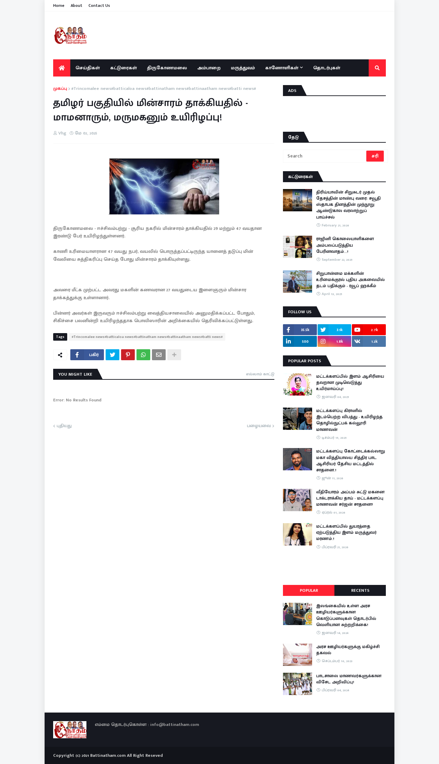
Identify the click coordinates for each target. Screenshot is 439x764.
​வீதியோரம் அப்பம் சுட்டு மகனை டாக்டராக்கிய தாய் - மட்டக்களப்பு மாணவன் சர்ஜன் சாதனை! (350, 498)
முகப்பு (60, 88)
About (76, 5)
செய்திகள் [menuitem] (87, 68)
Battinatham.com (108, 755)
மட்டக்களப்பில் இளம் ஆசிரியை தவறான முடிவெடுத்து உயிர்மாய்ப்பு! (350, 382)
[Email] (159, 354)
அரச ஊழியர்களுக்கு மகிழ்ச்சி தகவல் (348, 650)
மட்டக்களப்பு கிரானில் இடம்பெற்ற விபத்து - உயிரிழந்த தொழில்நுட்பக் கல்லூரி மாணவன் (349, 420)
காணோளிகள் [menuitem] (281, 68)
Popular (309, 590)
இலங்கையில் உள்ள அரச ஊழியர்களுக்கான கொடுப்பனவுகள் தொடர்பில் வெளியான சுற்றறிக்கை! (346, 615)
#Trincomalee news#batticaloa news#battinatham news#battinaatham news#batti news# (163, 88)
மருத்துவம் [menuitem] (243, 68)
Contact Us (99, 5)
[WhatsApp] (143, 354)
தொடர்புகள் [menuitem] (326, 68)
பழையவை (259, 426)
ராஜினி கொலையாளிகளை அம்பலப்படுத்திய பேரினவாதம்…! (345, 245)
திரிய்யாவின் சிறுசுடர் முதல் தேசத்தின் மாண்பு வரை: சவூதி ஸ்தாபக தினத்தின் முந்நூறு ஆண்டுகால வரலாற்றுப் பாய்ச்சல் (348, 204)
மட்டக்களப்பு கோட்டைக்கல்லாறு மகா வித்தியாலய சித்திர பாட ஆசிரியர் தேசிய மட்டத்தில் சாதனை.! (350, 460)
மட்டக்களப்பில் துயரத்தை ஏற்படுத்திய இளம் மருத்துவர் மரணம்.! (346, 532)
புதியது (64, 426)
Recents (360, 590)
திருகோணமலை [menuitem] (167, 68)
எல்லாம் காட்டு (260, 374)
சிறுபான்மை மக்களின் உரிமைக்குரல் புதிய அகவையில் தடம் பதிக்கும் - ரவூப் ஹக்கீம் (350, 279)
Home (58, 5)
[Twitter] (112, 354)
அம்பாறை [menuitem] (209, 68)
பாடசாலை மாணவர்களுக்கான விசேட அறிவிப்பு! (348, 679)
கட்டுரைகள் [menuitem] (123, 68)
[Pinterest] (128, 354)
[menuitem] (61, 68)
